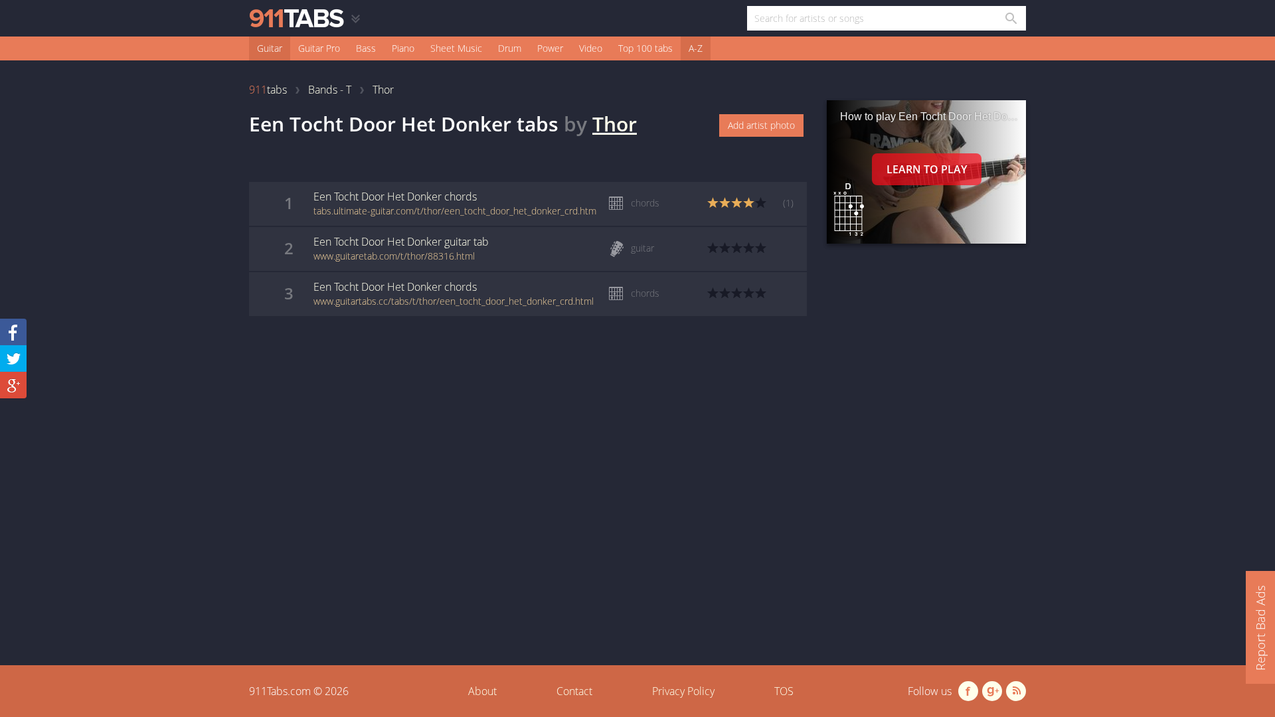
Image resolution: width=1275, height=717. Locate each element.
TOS (784, 691)
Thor (614, 123)
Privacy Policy (683, 691)
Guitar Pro (319, 48)
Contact (574, 691)
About (482, 691)
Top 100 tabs (645, 48)
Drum (509, 48)
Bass (366, 48)
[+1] (13, 385)
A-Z (696, 48)
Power (550, 48)
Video (590, 48)
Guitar (269, 48)
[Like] (13, 332)
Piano (403, 48)
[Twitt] (13, 358)
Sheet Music (456, 48)
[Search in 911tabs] (1010, 18)
